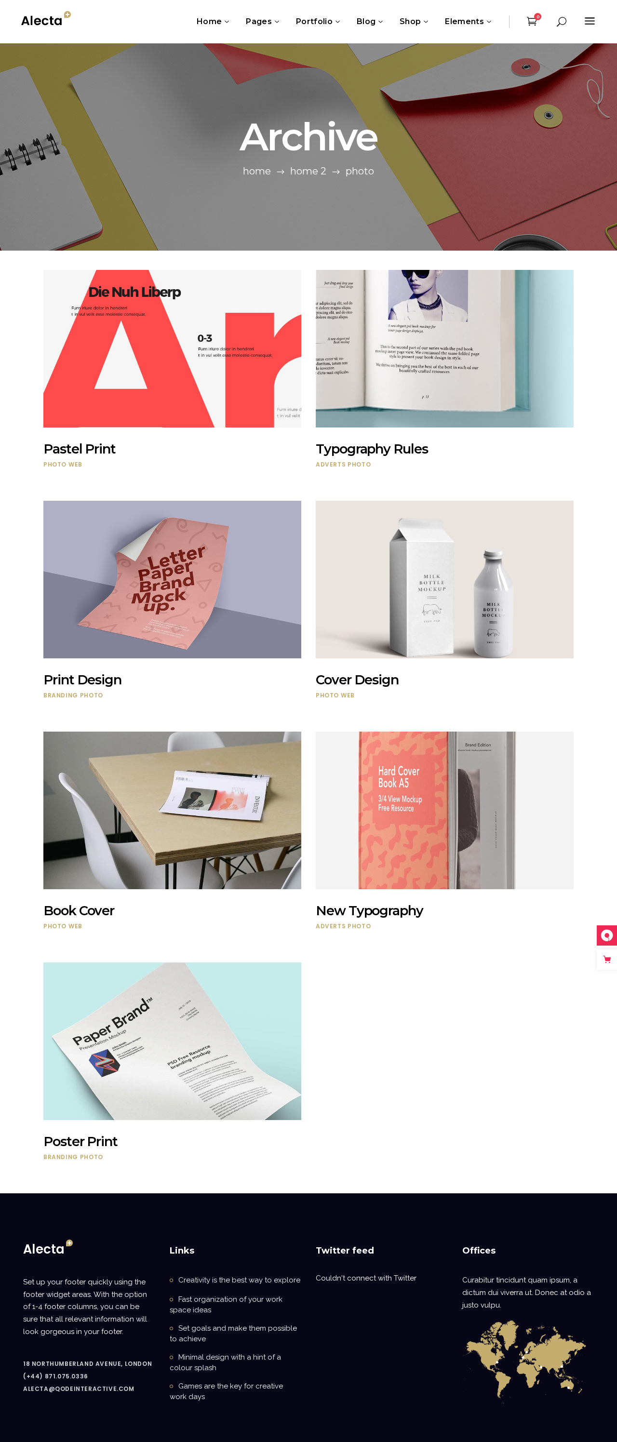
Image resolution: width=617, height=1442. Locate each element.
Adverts (331, 464)
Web (75, 464)
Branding (60, 695)
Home (257, 171)
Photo (55, 464)
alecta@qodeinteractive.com (78, 1389)
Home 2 (308, 171)
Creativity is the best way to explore (239, 1280)
